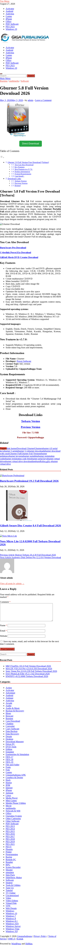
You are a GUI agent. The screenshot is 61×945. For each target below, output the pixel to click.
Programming (12, 854)
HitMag (28, 943)
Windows (10, 911)
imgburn (36, 461)
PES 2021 (10, 26)
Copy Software (12, 729)
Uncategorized (12, 895)
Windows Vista (12, 929)
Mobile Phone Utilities (16, 803)
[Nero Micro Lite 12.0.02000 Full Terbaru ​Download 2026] (8, 536)
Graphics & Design (14, 777)
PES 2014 (10, 829)
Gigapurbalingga (24, 936)
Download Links (14, 178)
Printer (9, 852)
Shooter (9, 870)
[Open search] (1, 73)
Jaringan (9, 793)
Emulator (10, 752)
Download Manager (15, 741)
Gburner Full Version (30, 453)
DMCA (11, 939)
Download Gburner (25, 448)
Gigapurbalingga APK (16, 775)
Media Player (12, 798)
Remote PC (11, 859)
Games (9, 16)
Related (18, 185)
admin (30, 100)
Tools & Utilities (13, 885)
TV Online (10, 893)
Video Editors (12, 900)
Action (9, 687)
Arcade (9, 703)
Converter (10, 726)
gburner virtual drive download (18, 461)
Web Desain (11, 908)
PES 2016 (10, 834)
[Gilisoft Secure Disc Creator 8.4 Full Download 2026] (17, 520)
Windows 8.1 (12, 921)
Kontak (20, 939)
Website (3, 636)
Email (3, 630)
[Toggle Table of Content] (2, 157)
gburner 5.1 (22, 451)
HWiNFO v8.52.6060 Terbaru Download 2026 (27, 676)
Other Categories (13, 818)
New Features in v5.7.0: (24, 169)
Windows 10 (11, 29)
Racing (9, 857)
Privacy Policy (40, 936)
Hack (8, 780)
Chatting (9, 723)
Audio (8, 705)
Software (25, 81)
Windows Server (13, 926)
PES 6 (8, 847)
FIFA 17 (9, 757)
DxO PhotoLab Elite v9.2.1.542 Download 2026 (28, 674)
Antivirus (10, 14)
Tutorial (9, 890)
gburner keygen (15, 456)
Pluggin (9, 849)
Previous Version (21, 183)
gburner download (36, 451)
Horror (9, 782)
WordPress (16, 943)
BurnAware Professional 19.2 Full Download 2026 (29, 480)
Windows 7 (11, 916)
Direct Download (30, 143)
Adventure (10, 693)
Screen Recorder (13, 867)
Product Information (22, 171)
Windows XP (12, 931)
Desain (9, 736)
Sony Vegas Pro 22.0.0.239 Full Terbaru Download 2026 (31, 671)
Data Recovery (12, 734)
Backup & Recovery (15, 711)
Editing (9, 749)
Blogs (8, 713)
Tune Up (10, 888)
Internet (9, 788)
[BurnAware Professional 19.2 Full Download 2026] (12, 475)
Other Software (12, 821)
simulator (10, 872)
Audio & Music (13, 708)
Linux (8, 795)
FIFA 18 (9, 759)
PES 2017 (10, 836)
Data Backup (11, 731)
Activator (10, 8)
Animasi (9, 698)
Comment (5, 602)
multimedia (14, 81)
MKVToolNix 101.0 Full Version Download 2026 (28, 666)
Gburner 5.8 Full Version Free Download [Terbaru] (28, 162)
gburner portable (29, 456)
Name (3, 625)
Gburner (38, 448)
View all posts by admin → (12, 583)
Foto (8, 770)
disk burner (12, 448)
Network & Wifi (13, 811)
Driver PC (10, 744)
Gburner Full (15, 453)
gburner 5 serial (10, 451)
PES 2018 (10, 839)
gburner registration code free (17, 458)
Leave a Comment (43, 100)
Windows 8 (11, 918)
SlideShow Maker (14, 877)
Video (8, 898)
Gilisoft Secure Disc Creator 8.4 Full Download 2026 (30, 525)
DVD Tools (11, 746)
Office (8, 21)
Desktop (9, 739)
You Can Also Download (24, 165)
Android (9, 11)
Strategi (9, 882)
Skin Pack (10, 875)
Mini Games (11, 800)
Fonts (8, 767)
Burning (3, 81)
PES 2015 (10, 831)
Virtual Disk (11, 903)
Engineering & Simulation (17, 754)
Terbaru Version (21, 181)
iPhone (9, 19)
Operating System (14, 816)
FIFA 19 (9, 762)
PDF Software (12, 24)
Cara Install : (19, 176)
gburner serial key (38, 458)
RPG (8, 864)
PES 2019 (10, 841)
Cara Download (13, 721)
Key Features (20, 167)
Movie (8, 805)
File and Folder (12, 764)
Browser (9, 716)
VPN (8, 906)
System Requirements (23, 174)
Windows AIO (12, 923)
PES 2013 (10, 826)
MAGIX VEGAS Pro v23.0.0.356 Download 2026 (29, 668)
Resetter (9, 862)
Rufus (42, 461)
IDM (8, 785)
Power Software (24, 361)
